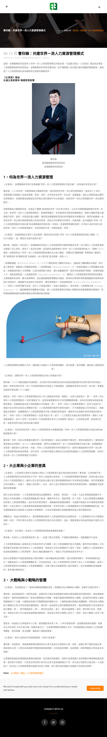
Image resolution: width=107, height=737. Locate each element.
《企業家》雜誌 (17, 673)
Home (60, 30)
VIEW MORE (95, 688)
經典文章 (67, 30)
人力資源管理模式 (35, 673)
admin (37, 57)
